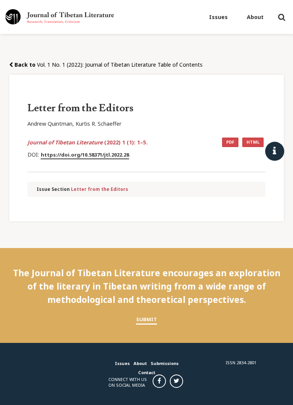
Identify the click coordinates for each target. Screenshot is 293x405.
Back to (24, 64)
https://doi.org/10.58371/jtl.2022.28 (85, 154)
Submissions (165, 363)
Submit (146, 319)
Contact (146, 372)
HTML (252, 142)
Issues (218, 17)
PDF (230, 142)
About (255, 17)
